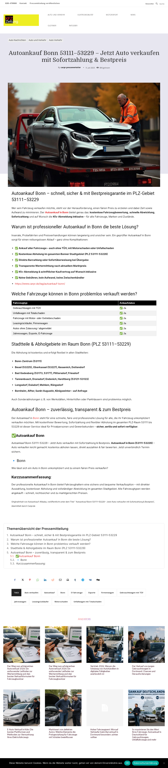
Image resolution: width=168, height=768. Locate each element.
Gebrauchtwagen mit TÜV (131, 592)
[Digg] (97, 580)
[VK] (90, 580)
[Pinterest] (30, 580)
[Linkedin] (45, 580)
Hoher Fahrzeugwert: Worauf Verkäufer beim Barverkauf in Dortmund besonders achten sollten (104, 733)
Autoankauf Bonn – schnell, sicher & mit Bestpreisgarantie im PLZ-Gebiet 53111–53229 (63, 535)
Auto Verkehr (55, 40)
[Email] (60, 580)
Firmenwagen (107, 592)
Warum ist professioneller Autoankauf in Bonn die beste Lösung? (51, 539)
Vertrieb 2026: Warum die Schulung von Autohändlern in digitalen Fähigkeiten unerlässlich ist (104, 670)
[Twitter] (22, 580)
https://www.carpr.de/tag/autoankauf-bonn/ (40, 283)
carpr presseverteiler (71, 67)
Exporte (91, 592)
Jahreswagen (20, 601)
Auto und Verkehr (37, 40)
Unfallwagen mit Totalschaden (88, 601)
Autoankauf (49, 592)
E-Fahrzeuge (77, 592)
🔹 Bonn (21, 559)
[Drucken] (67, 580)
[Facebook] (14, 580)
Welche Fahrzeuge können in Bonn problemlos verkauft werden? (50, 543)
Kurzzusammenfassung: (30, 563)
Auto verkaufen (31, 592)
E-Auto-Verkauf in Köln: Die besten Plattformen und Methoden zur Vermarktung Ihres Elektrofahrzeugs (20, 733)
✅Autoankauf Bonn (28, 556)
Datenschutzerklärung (145, 763)
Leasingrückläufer (40, 601)
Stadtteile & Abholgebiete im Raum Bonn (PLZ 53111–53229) (47, 548)
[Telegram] (82, 580)
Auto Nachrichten (17, 40)
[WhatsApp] (37, 580)
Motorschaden (61, 601)
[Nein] (164, 763)
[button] (159, 4)
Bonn (36, 418)
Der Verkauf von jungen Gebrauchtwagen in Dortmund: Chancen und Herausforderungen (143, 670)
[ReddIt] (52, 580)
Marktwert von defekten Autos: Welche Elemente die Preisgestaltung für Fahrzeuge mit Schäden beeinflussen (63, 733)
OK (127, 763)
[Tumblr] (75, 580)
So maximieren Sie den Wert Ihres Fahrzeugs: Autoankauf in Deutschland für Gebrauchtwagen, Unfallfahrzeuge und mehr (146, 734)
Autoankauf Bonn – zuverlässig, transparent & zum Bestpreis (48, 552)
